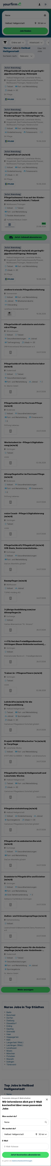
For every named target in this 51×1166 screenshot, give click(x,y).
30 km (41, 1134)
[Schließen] (47, 1099)
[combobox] (24, 1122)
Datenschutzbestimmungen (22, 1161)
